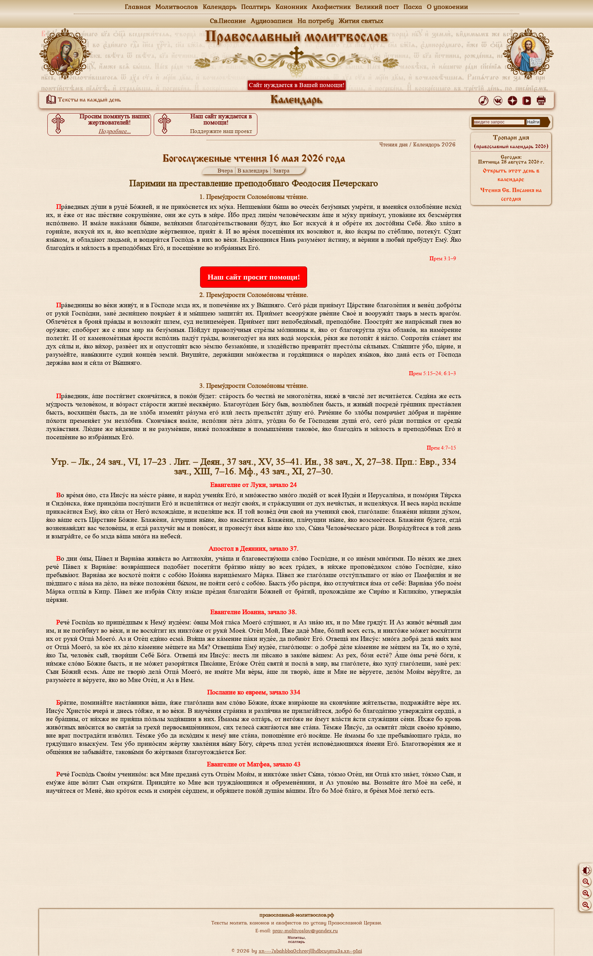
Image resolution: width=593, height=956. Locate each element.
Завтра (281, 170)
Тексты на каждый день (88, 100)
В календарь (252, 170)
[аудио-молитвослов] (484, 99)
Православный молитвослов (296, 37)
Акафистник (331, 6)
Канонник (291, 6)
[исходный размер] (586, 893)
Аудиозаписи (272, 20)
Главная (138, 6)
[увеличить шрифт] (586, 905)
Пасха (413, 6)
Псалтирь (256, 6)
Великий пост (377, 6)
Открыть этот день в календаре (511, 175)
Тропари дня (511, 142)
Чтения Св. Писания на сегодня (511, 195)
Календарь (219, 6)
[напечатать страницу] (542, 99)
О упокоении (447, 6)
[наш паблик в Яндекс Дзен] (513, 99)
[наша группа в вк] (499, 99)
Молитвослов (176, 6)
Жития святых (361, 20)
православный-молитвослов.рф (296, 915)
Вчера (225, 170)
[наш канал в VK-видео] (528, 99)
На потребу (316, 20)
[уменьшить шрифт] (586, 881)
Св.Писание (228, 20)
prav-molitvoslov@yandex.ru (305, 930)
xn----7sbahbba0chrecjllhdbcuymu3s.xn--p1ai (310, 951)
